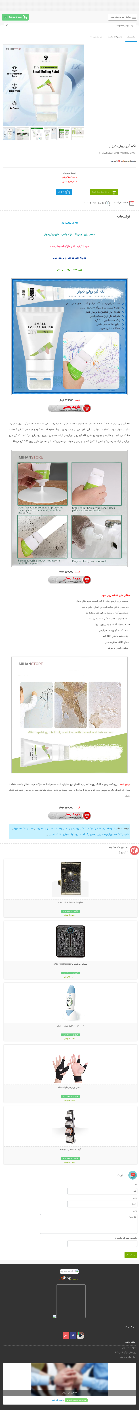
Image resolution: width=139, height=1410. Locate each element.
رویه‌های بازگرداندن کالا (125, 1352)
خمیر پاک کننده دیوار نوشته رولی (51, 829)
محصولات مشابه (115, 37)
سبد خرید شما (15, 17)
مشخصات (131, 37)
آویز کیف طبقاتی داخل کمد (70, 1149)
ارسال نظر (130, 1255)
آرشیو (123, 853)
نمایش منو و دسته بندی (120, 17)
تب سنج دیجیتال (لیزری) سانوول (70, 1026)
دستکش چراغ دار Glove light (70, 1088)
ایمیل (135, 1197)
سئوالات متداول (129, 1348)
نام (136, 1184)
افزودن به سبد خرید (101, 192)
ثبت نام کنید (57, 1400)
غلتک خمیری (54, 834)
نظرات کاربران (96, 37)
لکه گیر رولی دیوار (77, 829)
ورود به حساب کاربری (76, 1400)
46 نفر (61, 192)
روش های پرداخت (128, 1357)
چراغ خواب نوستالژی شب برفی (70, 902)
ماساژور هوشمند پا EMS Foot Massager (70, 964)
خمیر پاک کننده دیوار (23, 829)
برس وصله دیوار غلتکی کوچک (102, 829)
